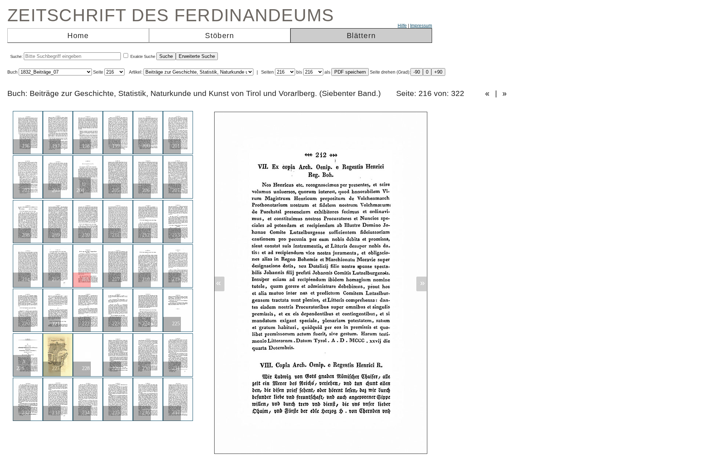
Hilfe (402, 25)
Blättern (361, 36)
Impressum (421, 25)
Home (78, 36)
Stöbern (219, 36)
